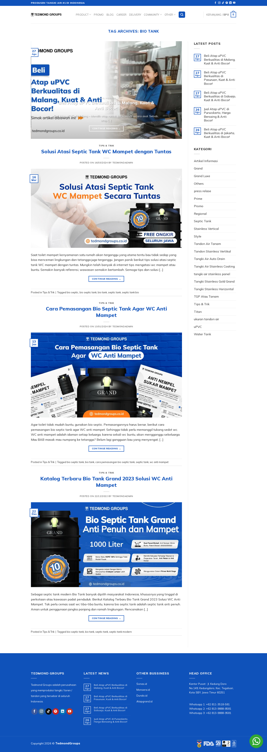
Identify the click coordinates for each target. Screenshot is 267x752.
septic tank (114, 292)
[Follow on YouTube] (234, 3)
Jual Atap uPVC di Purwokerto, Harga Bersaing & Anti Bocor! (217, 114)
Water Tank (202, 334)
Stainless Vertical (206, 229)
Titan (198, 312)
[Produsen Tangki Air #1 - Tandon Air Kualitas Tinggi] (50, 15)
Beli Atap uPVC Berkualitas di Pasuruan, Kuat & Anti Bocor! (219, 78)
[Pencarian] (182, 15)
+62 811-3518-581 (218, 704)
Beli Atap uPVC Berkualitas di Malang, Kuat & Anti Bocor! (219, 59)
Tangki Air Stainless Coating (214, 266)
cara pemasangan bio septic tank (115, 462)
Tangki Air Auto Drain (209, 259)
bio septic (72, 292)
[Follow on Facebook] (215, 3)
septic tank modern (120, 631)
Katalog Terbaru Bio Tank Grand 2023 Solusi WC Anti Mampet (106, 481)
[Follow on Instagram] (219, 3)
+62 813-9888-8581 (218, 708)
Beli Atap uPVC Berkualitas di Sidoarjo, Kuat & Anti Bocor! (220, 96)
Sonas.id (141, 683)
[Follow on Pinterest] (227, 3)
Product (82, 14)
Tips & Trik (106, 145)
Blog (110, 14)
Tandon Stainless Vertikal (212, 251)
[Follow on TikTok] (223, 3)
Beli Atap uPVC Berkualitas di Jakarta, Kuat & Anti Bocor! (219, 133)
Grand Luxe (202, 176)
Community (151, 14)
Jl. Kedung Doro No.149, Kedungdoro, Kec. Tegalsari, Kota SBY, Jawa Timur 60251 (211, 688)
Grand (198, 168)
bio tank (102, 292)
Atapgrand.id (144, 701)
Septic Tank (202, 221)
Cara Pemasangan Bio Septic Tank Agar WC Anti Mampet (106, 311)
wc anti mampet (159, 462)
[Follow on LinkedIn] (230, 3)
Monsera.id (143, 689)
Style (197, 236)
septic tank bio (130, 292)
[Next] (173, 90)
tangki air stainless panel (212, 274)
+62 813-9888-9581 (218, 713)
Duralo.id (141, 695)
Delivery (135, 14)
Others (199, 184)
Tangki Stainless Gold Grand (214, 281)
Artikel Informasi (206, 161)
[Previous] (38, 90)
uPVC (198, 327)
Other (169, 14)
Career (121, 14)
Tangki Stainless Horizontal (214, 289)
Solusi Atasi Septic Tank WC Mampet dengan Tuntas (106, 151)
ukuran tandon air (206, 319)
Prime (198, 199)
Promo (99, 14)
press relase (202, 191)
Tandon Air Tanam (207, 244)
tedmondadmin (122, 162)
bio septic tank (88, 292)
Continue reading (106, 128)
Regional (200, 214)
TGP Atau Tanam (206, 296)
